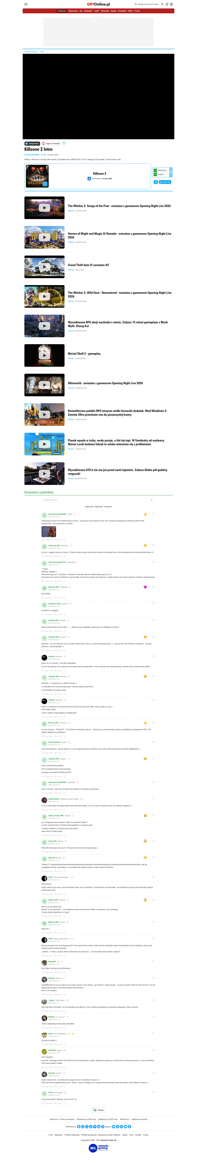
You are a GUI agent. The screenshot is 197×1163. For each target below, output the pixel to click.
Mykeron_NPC (53, 922)
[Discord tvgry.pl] (125, 1126)
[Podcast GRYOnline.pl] (94, 1126)
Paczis (50, 1092)
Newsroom (73, 11)
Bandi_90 (51, 858)
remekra (51, 656)
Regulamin (59, 1135)
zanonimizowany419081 (57, 514)
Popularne (108, 506)
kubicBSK (52, 1050)
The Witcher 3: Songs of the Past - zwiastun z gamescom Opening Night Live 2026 (98, 207)
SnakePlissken (53, 799)
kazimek (51, 978)
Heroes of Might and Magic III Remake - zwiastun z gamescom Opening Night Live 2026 (98, 237)
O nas (50, 1135)
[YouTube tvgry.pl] (113, 1126)
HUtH (50, 877)
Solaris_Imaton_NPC (56, 816)
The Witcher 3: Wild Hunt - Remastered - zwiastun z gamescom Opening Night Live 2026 (98, 296)
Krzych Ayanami (54, 742)
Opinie (113, 11)
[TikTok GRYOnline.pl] (90, 1126)
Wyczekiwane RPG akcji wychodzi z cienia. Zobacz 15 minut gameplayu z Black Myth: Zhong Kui (98, 326)
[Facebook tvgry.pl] (129, 1126)
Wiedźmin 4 (124, 1119)
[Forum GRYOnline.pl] (102, 1126)
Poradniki (122, 11)
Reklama (117, 1135)
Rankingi (87, 11)
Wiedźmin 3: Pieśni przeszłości (62, 1119)
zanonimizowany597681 (57, 782)
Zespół (124, 1135)
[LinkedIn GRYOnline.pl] (98, 1126)
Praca (131, 1135)
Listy (96, 11)
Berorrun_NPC (53, 723)
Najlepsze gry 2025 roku (108, 1119)
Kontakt (138, 1135)
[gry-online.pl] (98, 4)
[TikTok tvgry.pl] (117, 1126)
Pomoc (146, 1135)
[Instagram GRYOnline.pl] (82, 1126)
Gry (80, 11)
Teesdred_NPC (53, 637)
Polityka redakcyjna (72, 1135)
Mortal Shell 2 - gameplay (98, 355)
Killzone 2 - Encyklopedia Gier (88, 176)
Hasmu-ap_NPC (54, 545)
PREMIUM (62, 11)
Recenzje (105, 11)
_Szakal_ (51, 1000)
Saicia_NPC (52, 841)
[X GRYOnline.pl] (86, 1126)
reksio (50, 1034)
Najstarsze (99, 506)
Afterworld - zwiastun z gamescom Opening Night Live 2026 (98, 385)
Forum (137, 11)
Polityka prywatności (89, 1135)
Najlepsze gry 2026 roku (86, 1119)
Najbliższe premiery (139, 1119)
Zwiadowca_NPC (54, 604)
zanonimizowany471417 (57, 562)
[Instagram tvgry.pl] (121, 1126)
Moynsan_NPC (53, 587)
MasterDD (52, 962)
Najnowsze (89, 506)
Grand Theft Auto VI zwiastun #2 (98, 267)
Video (130, 11)
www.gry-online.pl (31, 52)
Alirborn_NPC (53, 900)
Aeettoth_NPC (53, 620)
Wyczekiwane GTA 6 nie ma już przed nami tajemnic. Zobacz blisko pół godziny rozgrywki (98, 473)
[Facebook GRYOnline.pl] (78, 1126)
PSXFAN (51, 1017)
